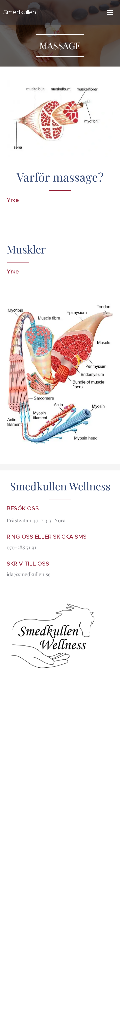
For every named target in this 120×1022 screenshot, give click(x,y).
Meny (110, 12)
